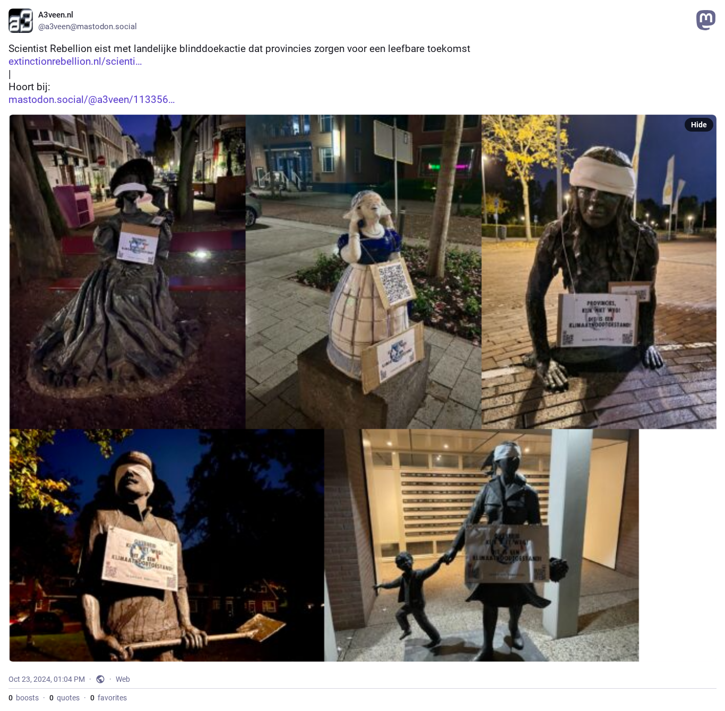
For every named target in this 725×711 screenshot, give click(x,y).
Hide (699, 124)
